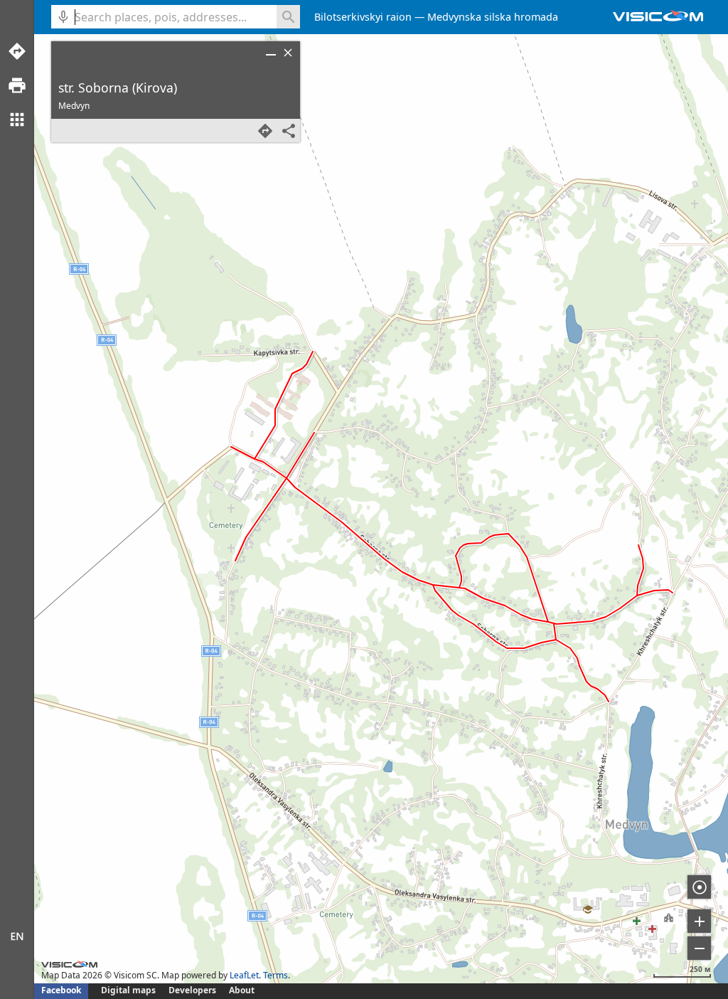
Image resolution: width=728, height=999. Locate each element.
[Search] (288, 16)
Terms (275, 975)
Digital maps (129, 990)
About (242, 990)
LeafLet (244, 975)
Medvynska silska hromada (492, 16)
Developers (192, 990)
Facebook (61, 990)
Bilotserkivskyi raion (363, 16)
